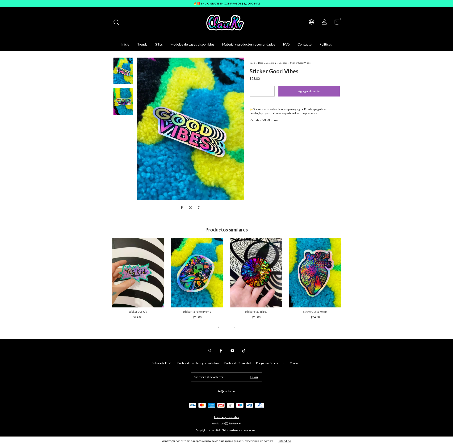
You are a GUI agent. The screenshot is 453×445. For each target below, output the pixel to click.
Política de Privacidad (237, 363)
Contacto (305, 44)
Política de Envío (162, 363)
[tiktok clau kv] (244, 351)
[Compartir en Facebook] (182, 208)
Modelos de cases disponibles (192, 44)
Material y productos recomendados (248, 44)
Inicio (125, 44)
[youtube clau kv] (232, 351)
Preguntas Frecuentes (270, 363)
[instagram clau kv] (209, 351)
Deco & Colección (267, 62)
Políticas (325, 44)
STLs (159, 44)
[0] (335, 23)
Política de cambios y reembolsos (198, 363)
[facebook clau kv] (221, 351)
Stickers (283, 62)
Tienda (142, 44)
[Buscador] (117, 23)
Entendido (284, 441)
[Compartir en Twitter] (191, 208)
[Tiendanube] (226, 424)
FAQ (286, 44)
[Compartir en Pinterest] (199, 208)
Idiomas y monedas (226, 417)
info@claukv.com (226, 391)
